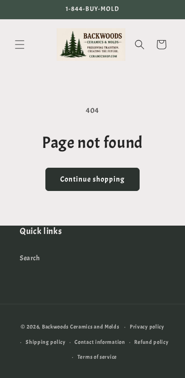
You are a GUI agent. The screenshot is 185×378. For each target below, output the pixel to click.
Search (30, 258)
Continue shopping (92, 179)
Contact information (99, 341)
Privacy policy (147, 326)
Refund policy (151, 341)
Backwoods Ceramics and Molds (80, 326)
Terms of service (97, 356)
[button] (20, 44)
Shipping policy (46, 341)
